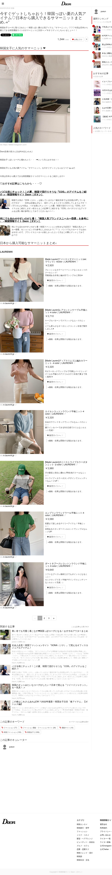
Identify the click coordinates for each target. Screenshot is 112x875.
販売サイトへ (55, 280)
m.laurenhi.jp (8, 303)
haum (14, 662)
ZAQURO (105, 64)
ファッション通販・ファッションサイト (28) (39, 727)
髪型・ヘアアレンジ (85, 838)
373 (103, 110)
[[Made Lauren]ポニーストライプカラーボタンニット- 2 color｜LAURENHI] (22, 483)
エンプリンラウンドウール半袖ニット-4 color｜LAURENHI (64, 514)
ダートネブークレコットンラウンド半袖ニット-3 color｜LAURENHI (66, 564)
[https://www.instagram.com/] (44, 99)
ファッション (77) (10, 727)
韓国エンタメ (82, 824)
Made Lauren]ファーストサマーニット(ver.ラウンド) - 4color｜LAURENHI (66, 260)
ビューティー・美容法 (86, 842)
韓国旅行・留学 (83, 827)
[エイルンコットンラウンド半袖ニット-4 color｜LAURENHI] (22, 432)
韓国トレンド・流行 (85, 852)
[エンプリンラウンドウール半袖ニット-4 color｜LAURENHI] (22, 533)
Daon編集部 (106, 102)
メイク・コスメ (83, 835)
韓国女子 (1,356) (33, 732)
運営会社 (103, 824)
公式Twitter (104, 849)
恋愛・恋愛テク (83, 849)
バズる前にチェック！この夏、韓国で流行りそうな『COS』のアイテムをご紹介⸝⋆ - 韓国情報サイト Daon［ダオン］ (43, 193)
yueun (14, 641)
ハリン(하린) (106, 29)
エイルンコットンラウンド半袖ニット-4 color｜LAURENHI (64, 412)
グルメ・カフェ (83, 845)
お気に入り (78, 39)
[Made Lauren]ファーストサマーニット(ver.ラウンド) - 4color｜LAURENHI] (22, 280)
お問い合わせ (105, 835)
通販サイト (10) (67, 727)
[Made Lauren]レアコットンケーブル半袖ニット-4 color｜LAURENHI (66, 311)
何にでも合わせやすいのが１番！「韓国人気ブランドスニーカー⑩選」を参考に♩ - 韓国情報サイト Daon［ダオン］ (44, 220)
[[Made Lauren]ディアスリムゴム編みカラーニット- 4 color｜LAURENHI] (22, 381)
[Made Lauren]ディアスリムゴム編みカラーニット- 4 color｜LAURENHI (66, 362)
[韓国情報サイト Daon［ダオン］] (66, 3)
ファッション (82, 831)
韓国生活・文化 (83, 860)
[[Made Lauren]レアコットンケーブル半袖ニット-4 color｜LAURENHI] (22, 330)
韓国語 (79, 856)
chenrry (104, 56)
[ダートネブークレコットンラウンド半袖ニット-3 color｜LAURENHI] (22, 584)
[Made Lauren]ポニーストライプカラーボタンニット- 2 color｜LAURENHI (66, 463)
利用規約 (103, 827)
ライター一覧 (105, 838)
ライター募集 (105, 842)
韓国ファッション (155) (12, 732)
